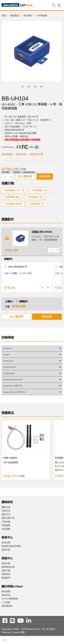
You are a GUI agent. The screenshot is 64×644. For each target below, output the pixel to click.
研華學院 (6, 574)
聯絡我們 (6, 577)
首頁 (4, 15)
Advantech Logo (17, 5)
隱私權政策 (7, 606)
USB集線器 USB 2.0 (41, 190)
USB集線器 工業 (35, 197)
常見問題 (6, 529)
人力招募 (6, 602)
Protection (8, 361)
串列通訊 (27, 15)
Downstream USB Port (14, 392)
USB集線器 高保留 (13, 204)
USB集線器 (41, 15)
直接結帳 (44, 176)
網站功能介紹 (8, 518)
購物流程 (6, 507)
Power (6, 354)
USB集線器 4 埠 (36, 204)
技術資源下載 (36, 154)
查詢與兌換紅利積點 (11, 546)
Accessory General (12, 379)
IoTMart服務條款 (10, 598)
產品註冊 (6, 563)
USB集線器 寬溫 (12, 197)
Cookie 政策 (19, 632)
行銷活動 (6, 521)
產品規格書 (7, 154)
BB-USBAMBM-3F (18, 266)
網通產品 (14, 15)
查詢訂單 (6, 549)
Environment (9, 367)
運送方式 (6, 514)
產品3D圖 (20, 154)
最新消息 (6, 595)
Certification (9, 373)
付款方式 (6, 510)
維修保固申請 (8, 567)
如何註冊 (6, 542)
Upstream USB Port (13, 385)
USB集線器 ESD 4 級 (14, 190)
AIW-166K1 (10, 457)
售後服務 (6, 525)
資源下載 (6, 570)
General (7, 348)
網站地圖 (6, 591)
